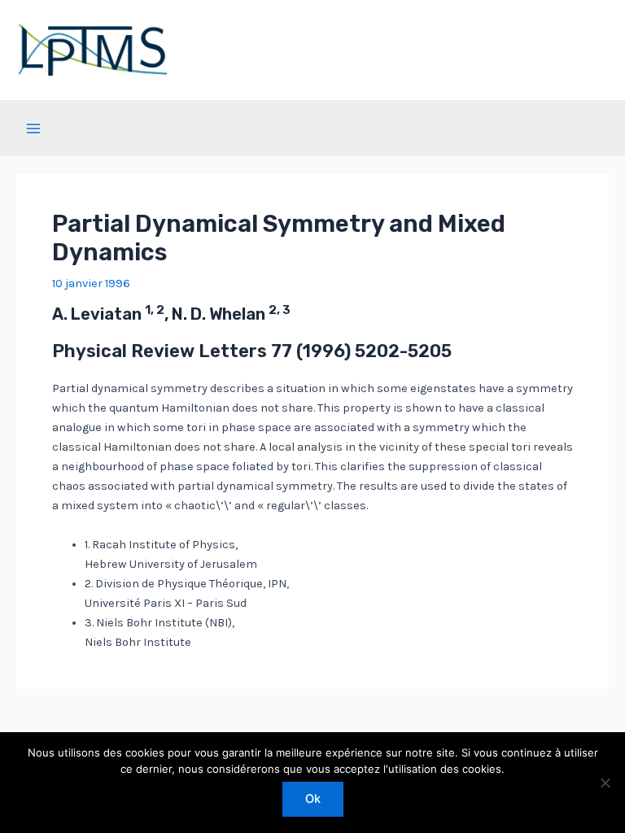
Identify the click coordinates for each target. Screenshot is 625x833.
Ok (313, 799)
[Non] (605, 782)
